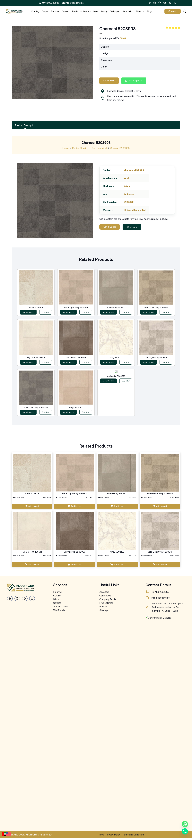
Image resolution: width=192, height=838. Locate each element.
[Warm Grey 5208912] (116, 287)
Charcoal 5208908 (120, 148)
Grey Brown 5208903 (76, 357)
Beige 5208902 (76, 407)
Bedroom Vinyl (99, 148)
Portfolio (103, 606)
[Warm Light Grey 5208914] (76, 287)
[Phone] (185, 831)
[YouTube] (164, 3)
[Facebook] (159, 3)
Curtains (57, 595)
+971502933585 (160, 592)
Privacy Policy (113, 834)
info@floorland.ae (161, 597)
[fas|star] (4, 834)
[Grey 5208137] (116, 337)
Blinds (56, 599)
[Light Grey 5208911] (36, 337)
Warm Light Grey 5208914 (76, 307)
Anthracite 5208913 (116, 376)
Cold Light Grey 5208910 (156, 357)
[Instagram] (154, 3)
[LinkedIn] (32, 598)
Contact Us (105, 595)
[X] (175, 3)
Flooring (57, 592)
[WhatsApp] (150, 3)
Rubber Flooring (80, 148)
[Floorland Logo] (14, 11)
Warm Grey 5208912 (116, 307)
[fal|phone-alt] (149, 592)
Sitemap (103, 610)
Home (65, 148)
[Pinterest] (170, 3)
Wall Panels (59, 610)
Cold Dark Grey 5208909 (36, 407)
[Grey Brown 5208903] (76, 337)
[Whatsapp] (185, 824)
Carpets (57, 603)
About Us (104, 592)
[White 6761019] (36, 287)
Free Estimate (106, 603)
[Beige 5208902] (76, 387)
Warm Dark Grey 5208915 (156, 307)
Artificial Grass (60, 606)
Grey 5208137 (116, 357)
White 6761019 (36, 307)
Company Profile (107, 599)
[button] (184, 11)
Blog (101, 834)
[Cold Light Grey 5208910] (156, 337)
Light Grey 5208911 (36, 357)
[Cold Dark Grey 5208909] (36, 387)
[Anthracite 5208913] (116, 371)
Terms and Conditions (133, 834)
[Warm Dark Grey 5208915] (156, 287)
